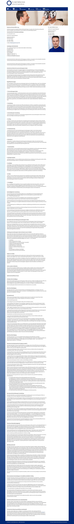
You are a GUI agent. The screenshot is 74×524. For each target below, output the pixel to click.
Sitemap (51, 522)
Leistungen (23, 9)
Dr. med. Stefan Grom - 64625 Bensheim (17, 522)
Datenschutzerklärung (58, 522)
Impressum (65, 522)
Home (10, 9)
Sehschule (32, 9)
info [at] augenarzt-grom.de (15, 42)
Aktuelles (47, 9)
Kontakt (39, 9)
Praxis (15, 9)
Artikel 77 (43, 512)
